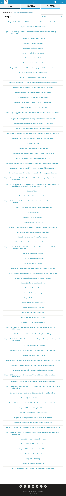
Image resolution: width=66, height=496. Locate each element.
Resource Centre (33, 493)
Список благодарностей (47, 2)
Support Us (33, 495)
